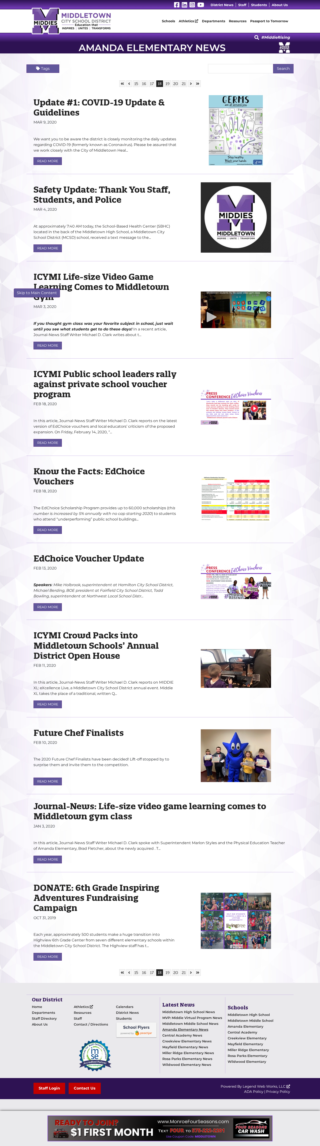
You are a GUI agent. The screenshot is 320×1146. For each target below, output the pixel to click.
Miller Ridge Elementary (248, 1050)
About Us (280, 5)
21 (184, 83)
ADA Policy (253, 1091)
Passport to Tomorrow (269, 21)
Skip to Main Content (37, 293)
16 (145, 83)
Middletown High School (249, 1015)
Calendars (124, 1007)
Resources (237, 21)
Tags (45, 68)
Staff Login (49, 1088)
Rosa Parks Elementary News (187, 1059)
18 (160, 83)
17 (152, 83)
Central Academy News (182, 1035)
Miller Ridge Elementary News (188, 1053)
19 (168, 83)
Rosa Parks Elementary (247, 1056)
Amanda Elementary (245, 1026)
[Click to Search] (256, 37)
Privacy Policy (278, 1091)
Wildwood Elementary (247, 1062)
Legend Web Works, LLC (265, 1086)
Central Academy (242, 1032)
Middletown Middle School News (190, 1024)
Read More (47, 161)
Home (37, 1007)
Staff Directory (44, 1018)
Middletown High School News (188, 1012)
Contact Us (85, 1088)
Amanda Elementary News (185, 1029)
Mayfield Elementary (245, 1044)
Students (259, 5)
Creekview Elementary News (187, 1041)
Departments (213, 21)
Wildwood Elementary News (186, 1065)
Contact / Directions (91, 1024)
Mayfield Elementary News (185, 1047)
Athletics (187, 21)
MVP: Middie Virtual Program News (192, 1018)
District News (222, 5)
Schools (168, 21)
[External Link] (160, 1128)
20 (176, 83)
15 (137, 83)
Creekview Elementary (247, 1038)
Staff (242, 5)
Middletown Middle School (250, 1021)
